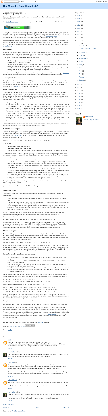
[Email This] (26, 325)
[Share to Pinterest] (34, 325)
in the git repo (52, 314)
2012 (79, 84)
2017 (79, 31)
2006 (79, 102)
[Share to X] (30, 325)
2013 (79, 43)
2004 (79, 109)
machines (40, 322)
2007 (79, 99)
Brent (9, 340)
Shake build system (12, 22)
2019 (79, 25)
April (80, 74)
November (82, 52)
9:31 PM (10, 358)
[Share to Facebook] (32, 325)
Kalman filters (18, 135)
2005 (79, 106)
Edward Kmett (12, 380)
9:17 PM (10, 348)
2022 (79, 16)
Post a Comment (8, 404)
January (81, 80)
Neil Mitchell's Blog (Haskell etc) (20, 6)
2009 (79, 93)
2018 (79, 28)
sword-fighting (7, 46)
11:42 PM (10, 376)
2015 (79, 37)
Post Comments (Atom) (19, 411)
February (82, 77)
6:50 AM (10, 388)
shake (10, 330)
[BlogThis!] (28, 325)
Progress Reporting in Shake (87, 48)
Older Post (66, 407)
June (80, 68)
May (80, 71)
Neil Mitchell (14, 326)
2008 (79, 96)
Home (36, 407)
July (80, 65)
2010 (79, 90)
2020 (79, 22)
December (82, 46)
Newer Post (6, 407)
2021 (79, 19)
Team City (18, 86)
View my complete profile (91, 119)
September (82, 58)
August (81, 61)
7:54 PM (10, 400)
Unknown (11, 362)
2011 (79, 87)
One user (66, 73)
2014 (79, 40)
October (81, 55)
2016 (79, 34)
